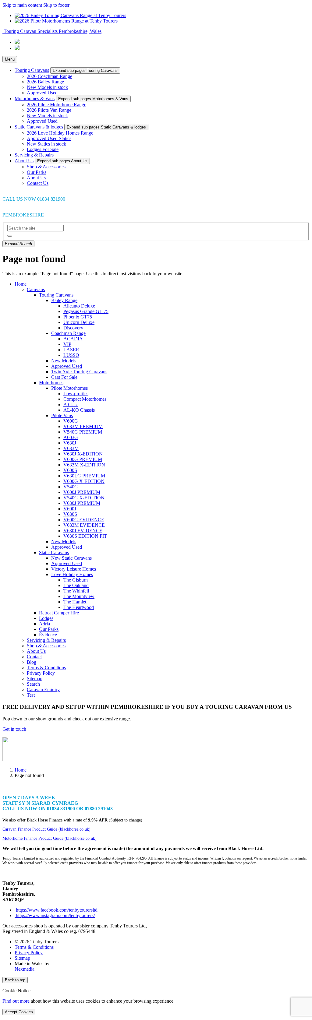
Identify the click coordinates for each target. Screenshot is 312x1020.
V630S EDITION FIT (85, 536)
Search (33, 684)
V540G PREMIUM (82, 431)
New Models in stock (47, 87)
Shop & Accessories (46, 166)
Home (21, 284)
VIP (67, 344)
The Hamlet (74, 601)
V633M (71, 448)
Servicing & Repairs (34, 154)
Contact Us (37, 183)
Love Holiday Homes (72, 574)
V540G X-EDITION (84, 497)
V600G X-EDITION (84, 481)
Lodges (46, 618)
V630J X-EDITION (83, 453)
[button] (9, 236)
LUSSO (71, 355)
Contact (34, 656)
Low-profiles (75, 393)
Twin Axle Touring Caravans (79, 371)
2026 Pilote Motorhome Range (56, 104)
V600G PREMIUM (82, 459)
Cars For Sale (64, 377)
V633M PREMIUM (83, 426)
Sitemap (34, 678)
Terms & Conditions (46, 667)
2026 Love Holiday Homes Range (60, 132)
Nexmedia (24, 969)
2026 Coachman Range (49, 76)
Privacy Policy (41, 673)
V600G (70, 421)
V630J (69, 442)
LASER (71, 349)
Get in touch (14, 729)
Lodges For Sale (42, 149)
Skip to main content (22, 5)
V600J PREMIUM (81, 492)
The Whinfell (76, 590)
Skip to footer (56, 5)
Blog (31, 662)
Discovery (73, 327)
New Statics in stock (46, 143)
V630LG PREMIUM (84, 475)
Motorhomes (51, 382)
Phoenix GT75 (77, 316)
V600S (70, 470)
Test (31, 695)
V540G (70, 486)
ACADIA (73, 338)
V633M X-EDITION (84, 464)
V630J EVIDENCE (82, 530)
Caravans (36, 289)
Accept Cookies (19, 1012)
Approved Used (42, 92)
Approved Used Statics (49, 138)
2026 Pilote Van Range (49, 110)
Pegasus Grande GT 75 (85, 311)
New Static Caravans (71, 558)
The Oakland (76, 585)
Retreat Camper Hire (59, 612)
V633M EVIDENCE (84, 525)
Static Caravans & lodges (39, 126)
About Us (24, 160)
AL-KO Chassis (79, 410)
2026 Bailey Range (45, 81)
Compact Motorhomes (84, 399)
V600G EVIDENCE (83, 519)
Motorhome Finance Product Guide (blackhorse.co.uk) (49, 838)
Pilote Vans (62, 415)
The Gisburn (75, 579)
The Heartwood (78, 607)
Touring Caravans (32, 70)
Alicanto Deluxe (79, 305)
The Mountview (78, 596)
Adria (44, 623)
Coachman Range (68, 333)
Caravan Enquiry (43, 689)
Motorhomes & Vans (35, 98)
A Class (70, 404)
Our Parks (36, 172)
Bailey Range (64, 300)
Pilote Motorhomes (69, 388)
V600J (69, 508)
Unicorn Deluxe (78, 322)
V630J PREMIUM (81, 503)
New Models (63, 360)
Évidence (48, 634)
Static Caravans (54, 552)
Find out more (16, 1001)
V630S (70, 514)
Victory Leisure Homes (73, 569)
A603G (70, 437)
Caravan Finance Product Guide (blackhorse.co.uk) (46, 829)
